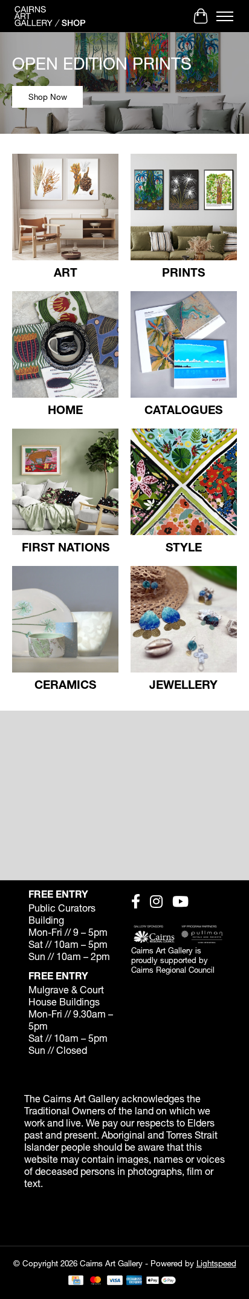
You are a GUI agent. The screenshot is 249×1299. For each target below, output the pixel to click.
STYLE (184, 547)
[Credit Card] (75, 1281)
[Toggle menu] (225, 16)
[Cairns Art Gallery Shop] (50, 16)
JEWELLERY (183, 684)
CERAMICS (65, 684)
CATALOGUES (183, 409)
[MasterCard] (95, 1281)
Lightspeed (216, 1263)
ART (65, 272)
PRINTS (183, 272)
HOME (65, 409)
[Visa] (115, 1281)
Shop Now (47, 97)
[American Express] (134, 1281)
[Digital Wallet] (161, 1281)
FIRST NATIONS (65, 547)
